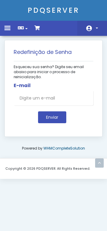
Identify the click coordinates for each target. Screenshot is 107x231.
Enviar (52, 117)
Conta (92, 28)
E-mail (22, 85)
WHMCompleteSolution (64, 148)
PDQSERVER (53, 10)
